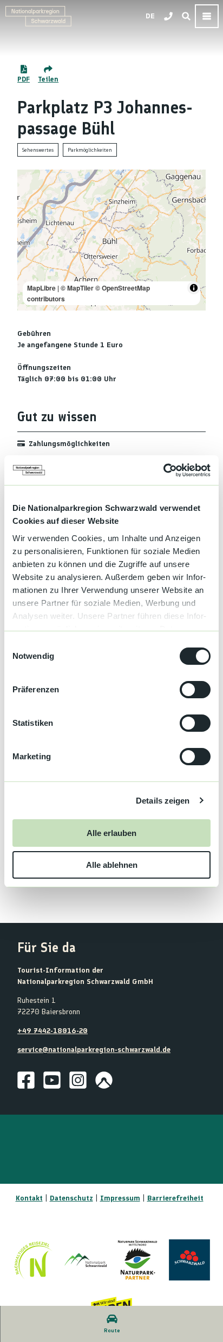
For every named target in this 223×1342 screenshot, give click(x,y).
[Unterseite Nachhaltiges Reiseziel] (33, 1260)
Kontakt (29, 1198)
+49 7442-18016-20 (52, 1030)
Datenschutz (71, 1198)
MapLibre (41, 288)
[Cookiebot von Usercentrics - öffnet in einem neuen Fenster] (163, 470)
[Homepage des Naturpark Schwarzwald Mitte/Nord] (137, 1260)
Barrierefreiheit (175, 1198)
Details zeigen (162, 800)
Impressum (120, 1198)
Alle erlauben (111, 833)
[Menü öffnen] (207, 16)
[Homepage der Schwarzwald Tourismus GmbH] (189, 1260)
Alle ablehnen (111, 864)
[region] (111, 240)
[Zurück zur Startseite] (38, 16)
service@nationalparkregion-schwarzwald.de (93, 1049)
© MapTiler (77, 288)
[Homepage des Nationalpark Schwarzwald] (85, 1260)
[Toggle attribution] (193, 287)
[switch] (195, 689)
